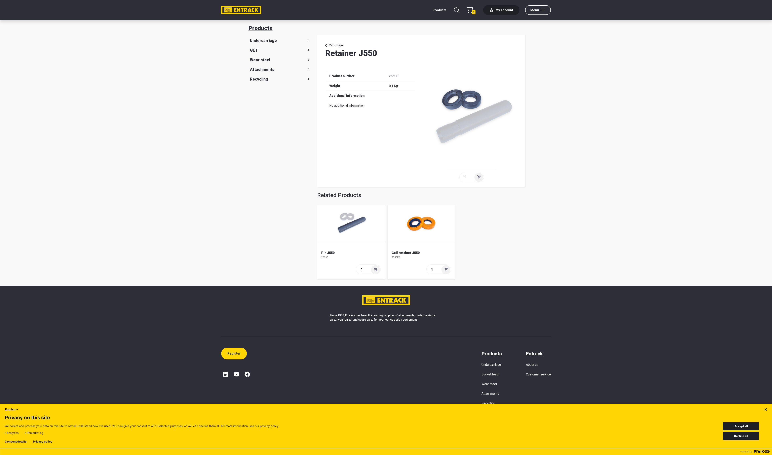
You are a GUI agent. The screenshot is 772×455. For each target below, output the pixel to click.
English (10, 409)
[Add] (478, 177)
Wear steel (260, 59)
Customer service (538, 374)
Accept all (741, 426)
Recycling (259, 79)
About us (532, 365)
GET (254, 50)
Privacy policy (42, 441)
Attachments (262, 69)
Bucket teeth (490, 374)
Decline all (741, 436)
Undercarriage (263, 40)
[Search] (456, 10)
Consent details (16, 441)
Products (439, 10)
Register (234, 353)
